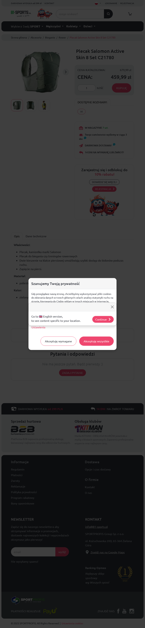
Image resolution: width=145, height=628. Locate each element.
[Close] (112, 307)
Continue (101, 319)
